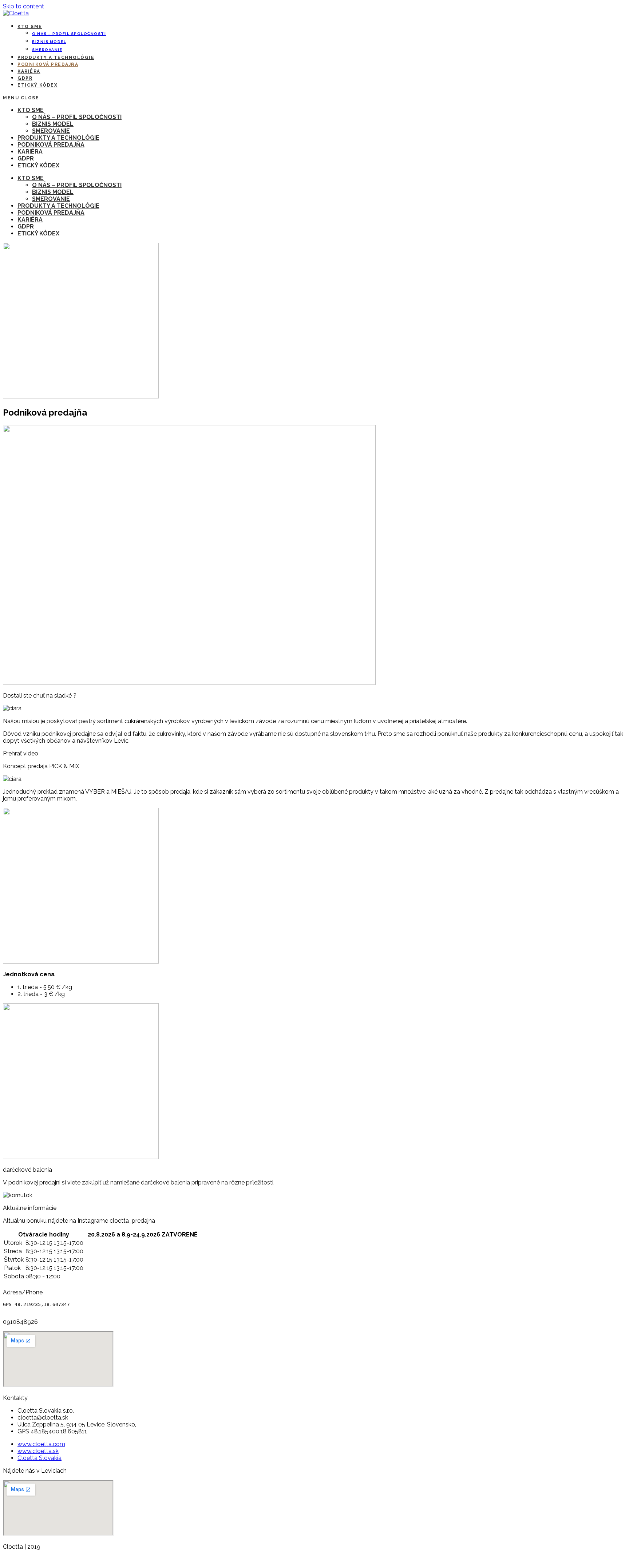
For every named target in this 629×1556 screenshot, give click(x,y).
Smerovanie (51, 130)
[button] (314, 753)
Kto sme (30, 110)
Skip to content (23, 6)
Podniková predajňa (50, 144)
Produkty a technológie (58, 137)
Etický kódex (38, 165)
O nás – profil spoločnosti (77, 117)
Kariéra (30, 151)
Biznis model (53, 123)
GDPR (25, 158)
